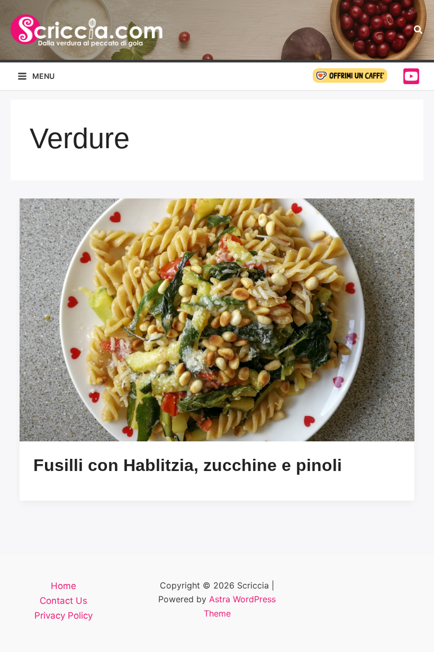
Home (63, 586)
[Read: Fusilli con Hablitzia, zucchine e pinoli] (217, 319)
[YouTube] (411, 76)
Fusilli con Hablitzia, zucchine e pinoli (187, 465)
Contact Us (63, 600)
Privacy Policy (63, 615)
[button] (418, 30)
